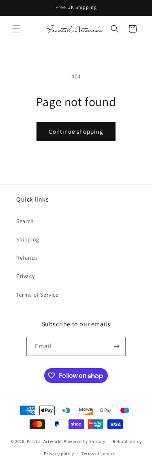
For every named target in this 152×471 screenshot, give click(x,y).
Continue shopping (76, 131)
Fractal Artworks (44, 441)
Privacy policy (59, 453)
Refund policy (127, 441)
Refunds (27, 257)
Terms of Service (37, 294)
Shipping (27, 239)
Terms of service (98, 453)
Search (25, 221)
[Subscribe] (116, 346)
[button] (16, 29)
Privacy (25, 276)
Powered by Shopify (84, 441)
